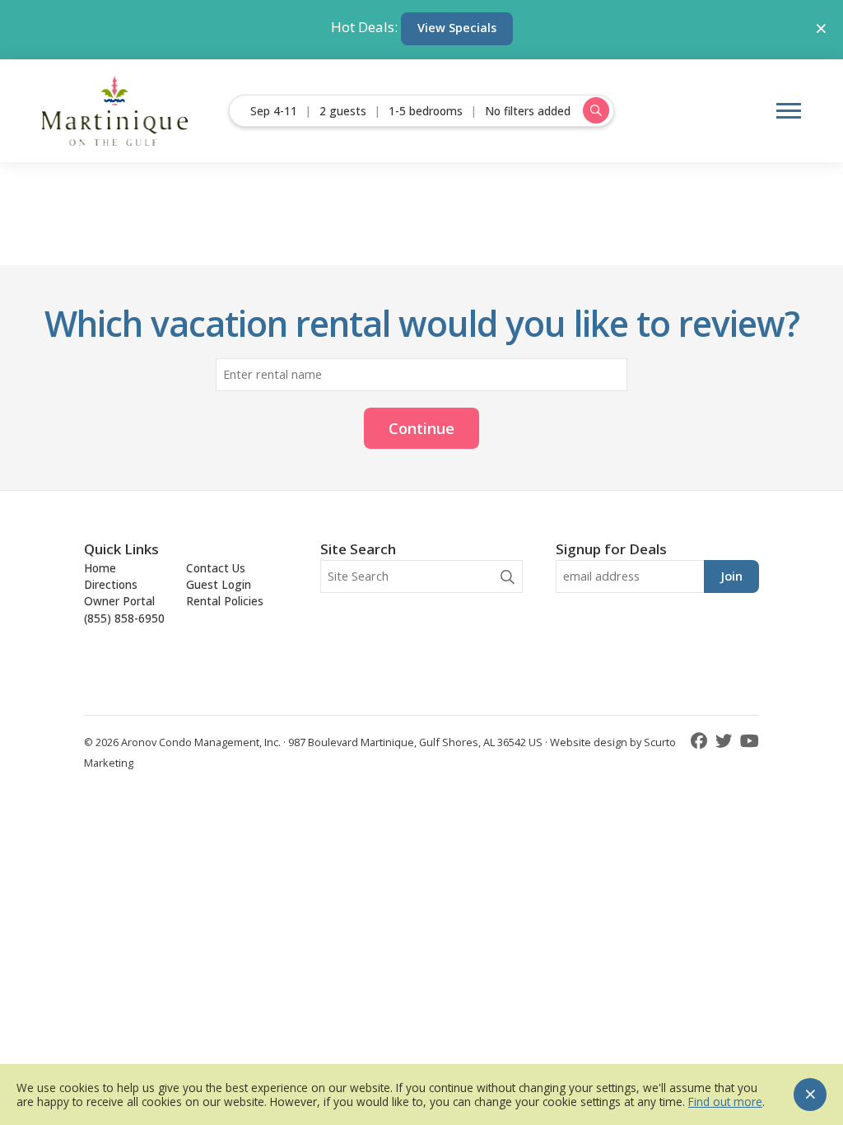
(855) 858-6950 (124, 618)
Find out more (725, 1101)
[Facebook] (701, 740)
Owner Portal (119, 601)
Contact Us (215, 568)
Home (100, 568)
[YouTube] (749, 740)
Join (731, 576)
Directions (110, 584)
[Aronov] (115, 111)
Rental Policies (224, 601)
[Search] (508, 577)
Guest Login (218, 584)
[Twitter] (725, 740)
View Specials (456, 27)
